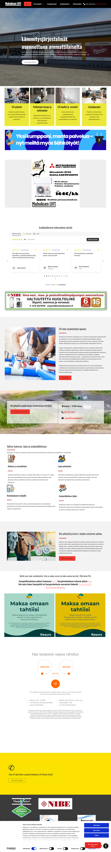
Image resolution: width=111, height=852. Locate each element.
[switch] (51, 848)
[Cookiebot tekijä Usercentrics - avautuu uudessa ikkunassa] (11, 848)
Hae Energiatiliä (85, 584)
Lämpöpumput (94, 107)
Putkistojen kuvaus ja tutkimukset (42, 108)
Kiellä (96, 835)
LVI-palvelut (17, 107)
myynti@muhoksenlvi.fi (73, 418)
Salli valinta (96, 830)
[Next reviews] (103, 261)
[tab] (45, 276)
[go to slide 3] (55, 205)
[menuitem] (27, 4)
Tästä (54, 581)
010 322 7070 (101, 4)
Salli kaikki (96, 825)
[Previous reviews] (7, 261)
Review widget (50, 285)
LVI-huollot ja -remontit (68, 107)
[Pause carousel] (55, 278)
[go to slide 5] (58, 205)
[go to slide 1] (52, 205)
